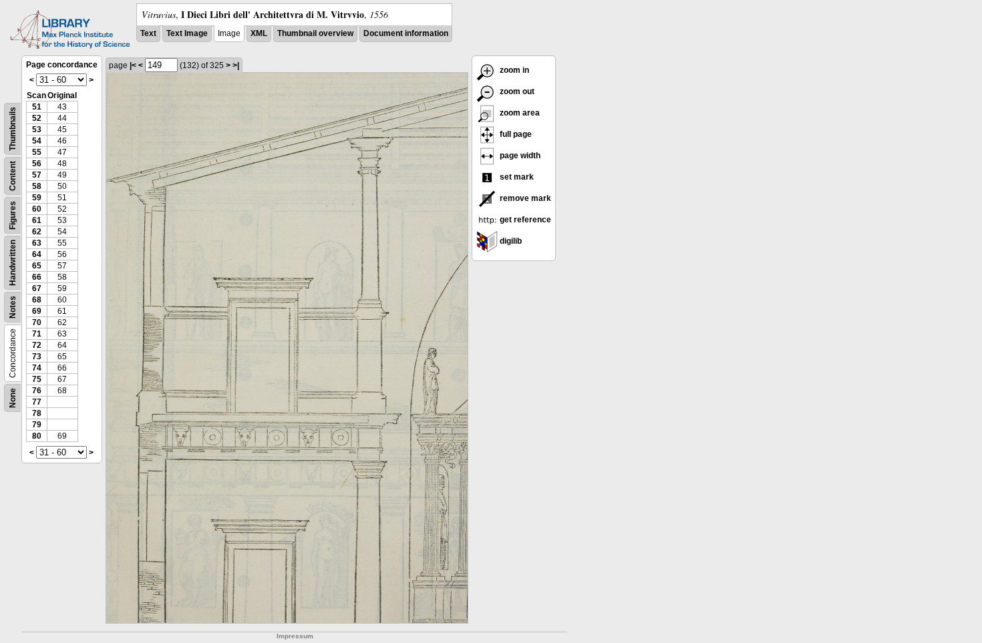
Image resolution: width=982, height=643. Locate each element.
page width (519, 155)
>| (235, 65)
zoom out (516, 91)
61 (36, 220)
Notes (12, 307)
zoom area (519, 113)
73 (36, 356)
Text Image (187, 33)
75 (36, 379)
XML (259, 33)
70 (36, 322)
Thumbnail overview (315, 33)
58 (36, 186)
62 (36, 231)
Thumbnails (12, 129)
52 (36, 118)
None (12, 398)
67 (36, 288)
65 (36, 265)
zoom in (513, 70)
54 (36, 141)
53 (36, 129)
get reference (524, 219)
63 (36, 243)
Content (12, 176)
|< (133, 65)
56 (36, 163)
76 (36, 390)
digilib (510, 241)
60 (36, 209)
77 (36, 402)
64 (36, 254)
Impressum (295, 636)
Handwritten (12, 263)
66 (36, 277)
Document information (405, 33)
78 (36, 413)
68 (36, 299)
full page (515, 134)
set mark (516, 177)
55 (36, 152)
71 (36, 334)
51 (36, 107)
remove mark (524, 198)
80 (36, 436)
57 (36, 175)
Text (148, 33)
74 (36, 368)
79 (36, 424)
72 (36, 345)
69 (36, 311)
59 (36, 197)
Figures (12, 215)
